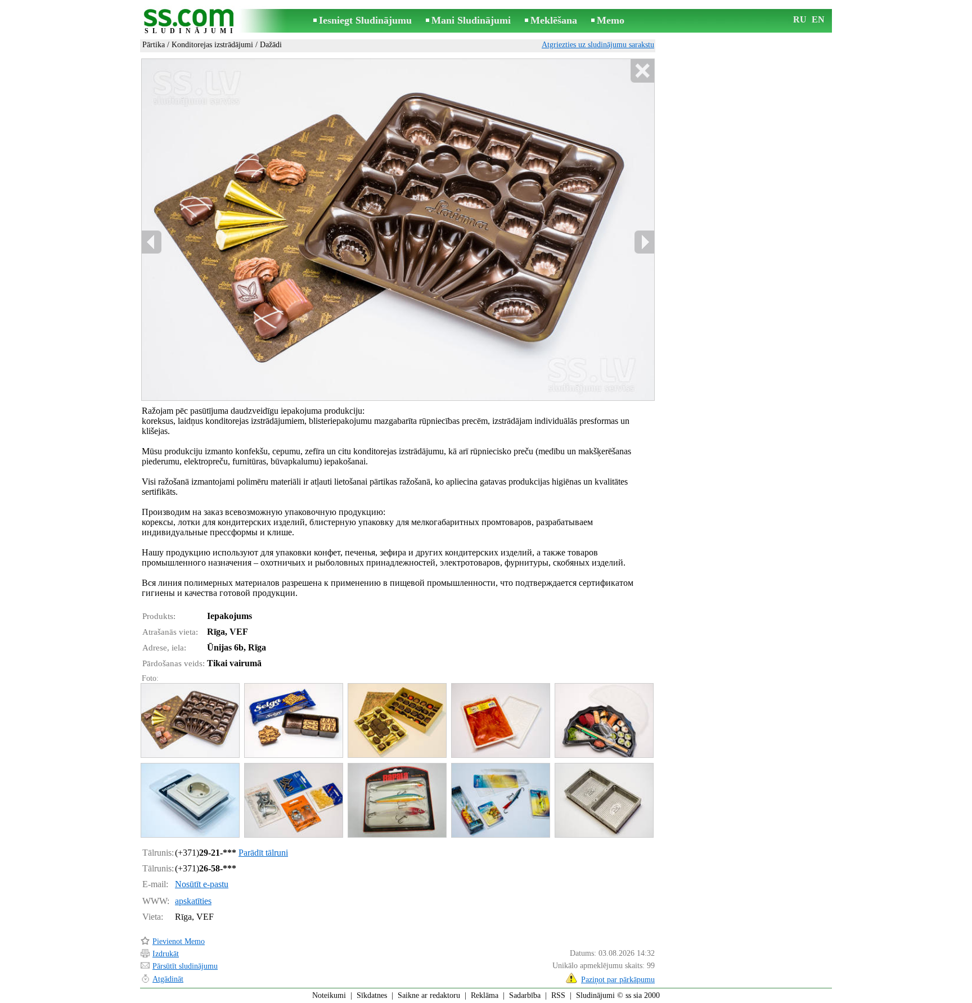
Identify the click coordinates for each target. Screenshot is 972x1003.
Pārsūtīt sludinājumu (185, 966)
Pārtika (153, 44)
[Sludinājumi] (190, 21)
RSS (558, 995)
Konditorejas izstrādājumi (212, 44)
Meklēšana (553, 20)
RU (800, 19)
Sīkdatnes (372, 995)
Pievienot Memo (178, 941)
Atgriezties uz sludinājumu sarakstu (598, 44)
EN (818, 19)
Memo (610, 20)
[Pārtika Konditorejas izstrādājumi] (189, 720)
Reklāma (484, 995)
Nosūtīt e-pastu (201, 884)
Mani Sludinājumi (471, 20)
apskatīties (193, 901)
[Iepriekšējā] (152, 242)
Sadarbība (525, 995)
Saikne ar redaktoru (429, 995)
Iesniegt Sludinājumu (365, 20)
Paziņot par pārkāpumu (618, 979)
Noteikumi (329, 995)
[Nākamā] (644, 242)
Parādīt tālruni (263, 852)
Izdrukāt (165, 954)
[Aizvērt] (642, 71)
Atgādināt (167, 979)
